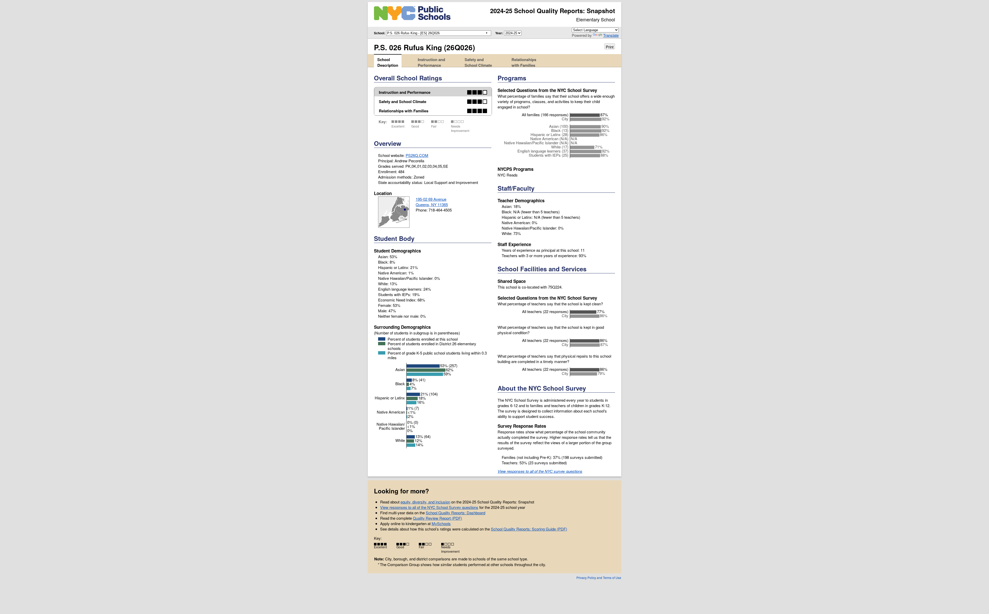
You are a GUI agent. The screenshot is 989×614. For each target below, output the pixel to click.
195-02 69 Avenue (431, 199)
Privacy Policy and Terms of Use (598, 577)
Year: (499, 33)
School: (379, 33)
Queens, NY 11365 (432, 204)
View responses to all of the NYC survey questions (540, 471)
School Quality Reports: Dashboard (455, 512)
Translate (611, 35)
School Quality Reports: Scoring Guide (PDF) (529, 529)
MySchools (441, 523)
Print (609, 46)
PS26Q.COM (417, 155)
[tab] (388, 60)
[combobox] (437, 33)
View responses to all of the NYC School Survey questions (429, 507)
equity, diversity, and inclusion (425, 501)
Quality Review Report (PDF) (437, 518)
